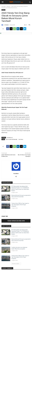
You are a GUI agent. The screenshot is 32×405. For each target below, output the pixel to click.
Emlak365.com (10, 137)
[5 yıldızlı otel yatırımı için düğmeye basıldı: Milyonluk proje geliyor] (5, 250)
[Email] (21, 28)
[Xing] (16, 176)
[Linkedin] (17, 28)
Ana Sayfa (3, 6)
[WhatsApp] (14, 28)
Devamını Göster (15, 263)
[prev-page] (2, 211)
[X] (11, 28)
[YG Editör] (2, 25)
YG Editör (7, 24)
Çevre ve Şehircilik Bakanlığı (11, 139)
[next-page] (5, 211)
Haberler (8, 6)
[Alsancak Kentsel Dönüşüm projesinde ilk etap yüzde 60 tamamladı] (5, 198)
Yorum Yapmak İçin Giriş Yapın (16, 220)
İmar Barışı (21, 139)
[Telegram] (24, 28)
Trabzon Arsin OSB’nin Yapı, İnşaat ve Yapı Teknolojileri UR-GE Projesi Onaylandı (20, 205)
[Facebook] (7, 28)
